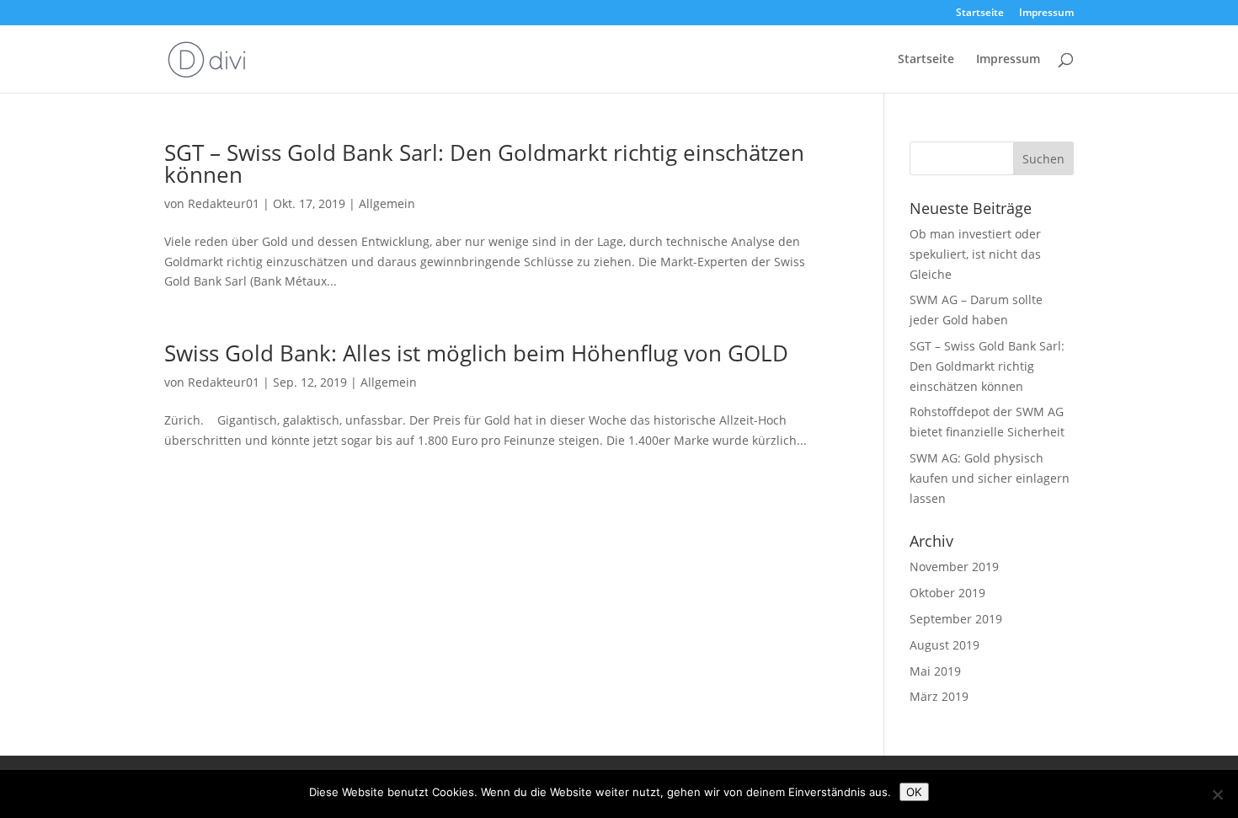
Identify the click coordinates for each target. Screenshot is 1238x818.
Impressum (1046, 13)
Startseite (980, 13)
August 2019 (944, 645)
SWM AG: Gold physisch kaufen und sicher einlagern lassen (990, 478)
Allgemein (387, 203)
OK (914, 792)
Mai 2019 (935, 671)
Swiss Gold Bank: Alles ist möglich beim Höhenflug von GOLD (476, 353)
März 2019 (939, 696)
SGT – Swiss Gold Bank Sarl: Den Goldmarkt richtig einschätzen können (484, 163)
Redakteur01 (223, 203)
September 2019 (956, 619)
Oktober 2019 (947, 593)
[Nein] (1217, 794)
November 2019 (954, 567)
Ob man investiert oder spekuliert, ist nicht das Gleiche (975, 254)
